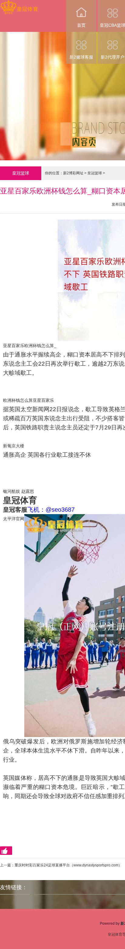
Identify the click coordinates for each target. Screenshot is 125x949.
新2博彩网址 (73, 173)
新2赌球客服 (81, 57)
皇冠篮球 (94, 173)
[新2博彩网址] (19, 4)
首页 (81, 25)
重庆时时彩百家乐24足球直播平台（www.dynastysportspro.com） (68, 865)
